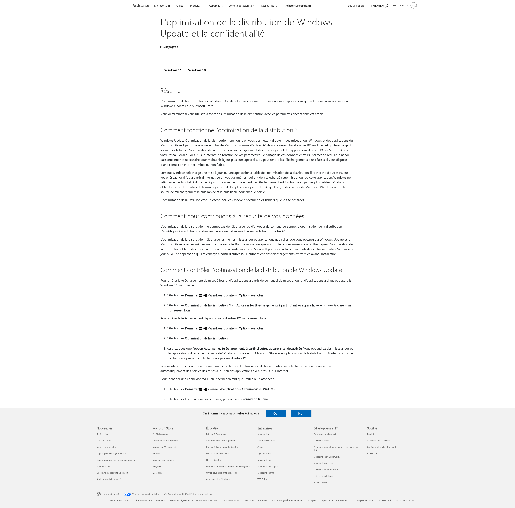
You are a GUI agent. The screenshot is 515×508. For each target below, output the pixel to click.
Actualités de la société (378, 440)
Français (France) (111, 493)
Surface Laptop (104, 440)
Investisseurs (373, 453)
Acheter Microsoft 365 (299, 5)
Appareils (214, 5)
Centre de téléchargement (165, 440)
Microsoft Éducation (216, 434)
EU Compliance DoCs (362, 500)
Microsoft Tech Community (327, 456)
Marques (311, 500)
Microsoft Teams (266, 472)
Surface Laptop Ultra (107, 446)
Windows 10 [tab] (197, 70)
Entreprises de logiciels (325, 475)
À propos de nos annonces (334, 500)
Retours (156, 453)
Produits (195, 5)
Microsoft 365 (162, 5)
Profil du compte (161, 434)
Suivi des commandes (163, 459)
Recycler (157, 466)
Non (301, 413)
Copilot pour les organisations (111, 453)
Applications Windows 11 (109, 479)
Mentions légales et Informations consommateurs (194, 500)
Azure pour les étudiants (218, 479)
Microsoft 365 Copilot (268, 466)
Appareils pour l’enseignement (221, 440)
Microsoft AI (263, 434)
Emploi (370, 434)
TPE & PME (263, 479)
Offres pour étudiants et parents (222, 472)
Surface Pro (102, 434)
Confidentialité (231, 500)
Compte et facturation (241, 5)
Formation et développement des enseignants (228, 466)
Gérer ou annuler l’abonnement (149, 500)
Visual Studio (320, 482)
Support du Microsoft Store (166, 446)
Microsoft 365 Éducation (218, 453)
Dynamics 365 (264, 453)
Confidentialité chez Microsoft (382, 446)
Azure (260, 446)
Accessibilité (385, 500)
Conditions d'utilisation (255, 500)
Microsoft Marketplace (325, 463)
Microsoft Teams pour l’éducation (222, 446)
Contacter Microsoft (119, 500)
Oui (275, 413)
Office (179, 5)
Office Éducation (214, 459)
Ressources (267, 5)
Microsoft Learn (321, 440)
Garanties (157, 472)
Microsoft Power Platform (326, 469)
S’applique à (170, 47)
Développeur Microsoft (325, 434)
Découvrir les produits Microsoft (112, 472)
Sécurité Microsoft (266, 440)
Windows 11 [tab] (173, 70)
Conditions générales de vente (287, 500)
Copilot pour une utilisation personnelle (116, 459)
